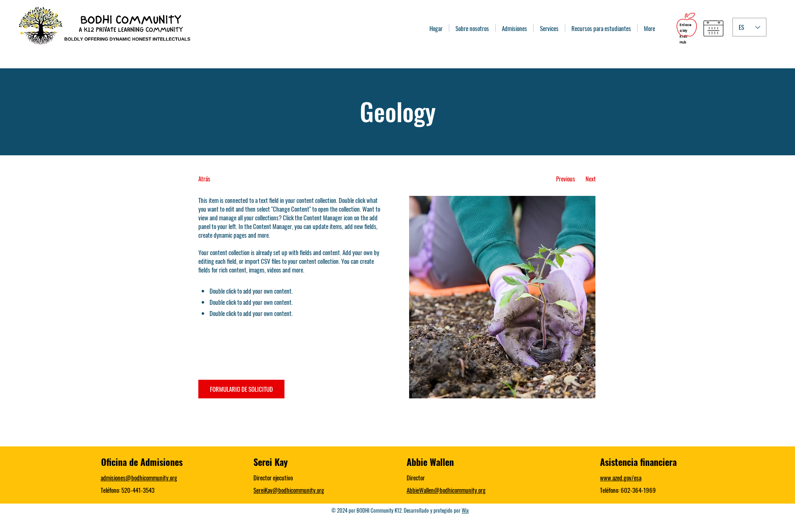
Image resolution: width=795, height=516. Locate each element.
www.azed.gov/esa (620, 477)
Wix (465, 510)
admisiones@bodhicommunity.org (139, 477)
